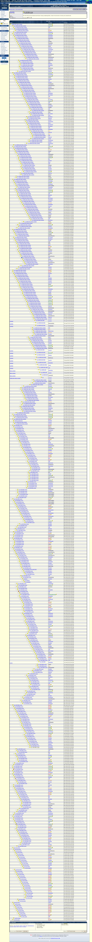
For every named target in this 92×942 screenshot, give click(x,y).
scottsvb (50, 69)
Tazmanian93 (50, 541)
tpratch (18, 926)
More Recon (3, 38)
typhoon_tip (21, 926)
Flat (85, 9)
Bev (49, 159)
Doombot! (50, 386)
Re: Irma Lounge (17, 847)
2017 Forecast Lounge (19, 9)
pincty (49, 91)
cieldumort (24, 926)
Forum (2, 27)
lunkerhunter (50, 483)
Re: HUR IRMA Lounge (18, 425)
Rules (64, 6)
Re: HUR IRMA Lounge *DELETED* (30, 569)
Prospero (50, 168)
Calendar (67, 6)
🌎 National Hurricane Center (4, 61)
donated (40, 936)
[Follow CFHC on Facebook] (4, 57)
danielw (24, 925)
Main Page (3, 11)
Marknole (50, 63)
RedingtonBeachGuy (31, 925)
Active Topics (64, 5)
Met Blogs (3, 14)
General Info (3, 43)
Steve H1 (50, 188)
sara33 (49, 138)
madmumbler (50, 583)
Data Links (3, 46)
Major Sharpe (50, 650)
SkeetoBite (11, 926)
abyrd (49, 245)
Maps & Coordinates (4, 32)
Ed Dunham (17, 925)
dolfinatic (50, 355)
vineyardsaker (51, 509)
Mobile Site (3, 53)
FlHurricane (4, 4)
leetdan (49, 398)
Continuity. (25, 578)
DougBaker (50, 491)
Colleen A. (21, 925)
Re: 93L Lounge (17, 902)
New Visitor (8, 3)
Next (82, 9)
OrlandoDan (12, 12)
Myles (49, 632)
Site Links (2, 44)
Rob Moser (50, 309)
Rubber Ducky (51, 331)
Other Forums (55, 5)
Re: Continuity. (27, 580)
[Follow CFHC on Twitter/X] (4, 59)
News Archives (3, 15)
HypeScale (2, 22)
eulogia (49, 673)
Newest (5, 27)
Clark (26, 925)
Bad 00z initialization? (19, 420)
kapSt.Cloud (50, 462)
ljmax (49, 115)
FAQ (61, 6)
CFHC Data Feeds (4, 50)
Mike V (49, 337)
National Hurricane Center (55, 938)
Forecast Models (4, 35)
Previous (75, 9)
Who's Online (57, 6)
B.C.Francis (50, 94)
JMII (49, 27)
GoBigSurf (50, 700)
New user (52, 6)
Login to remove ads (4, 63)
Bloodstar (14, 926)
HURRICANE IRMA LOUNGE (17, 24)
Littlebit (49, 52)
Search (2, 17)
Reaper (49, 442)
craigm (49, 365)
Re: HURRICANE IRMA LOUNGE (21, 27)
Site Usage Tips (4, 47)
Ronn (49, 162)
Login (2, 3)
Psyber (49, 830)
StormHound (50, 49)
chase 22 (50, 44)
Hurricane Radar (4, 39)
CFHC (14, 925)
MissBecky (50, 116)
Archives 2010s (12, 9)
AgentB (49, 166)
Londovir (50, 119)
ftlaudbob (50, 278)
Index (79, 9)
